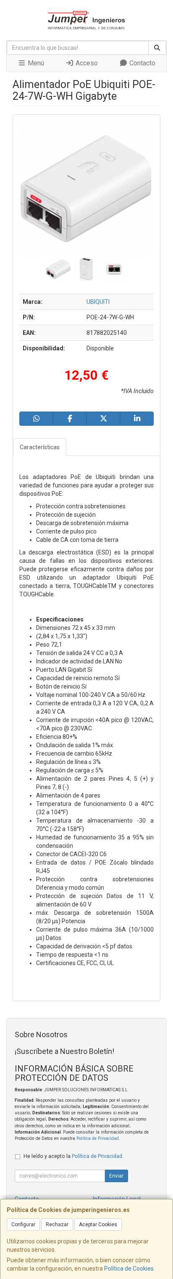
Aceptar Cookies (98, 1224)
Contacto (141, 63)
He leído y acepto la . (73, 1156)
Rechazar (57, 1224)
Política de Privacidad (97, 1138)
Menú (35, 63)
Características (40, 447)
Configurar (23, 1224)
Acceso (86, 63)
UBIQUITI (98, 301)
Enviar (116, 1176)
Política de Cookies (129, 1268)
